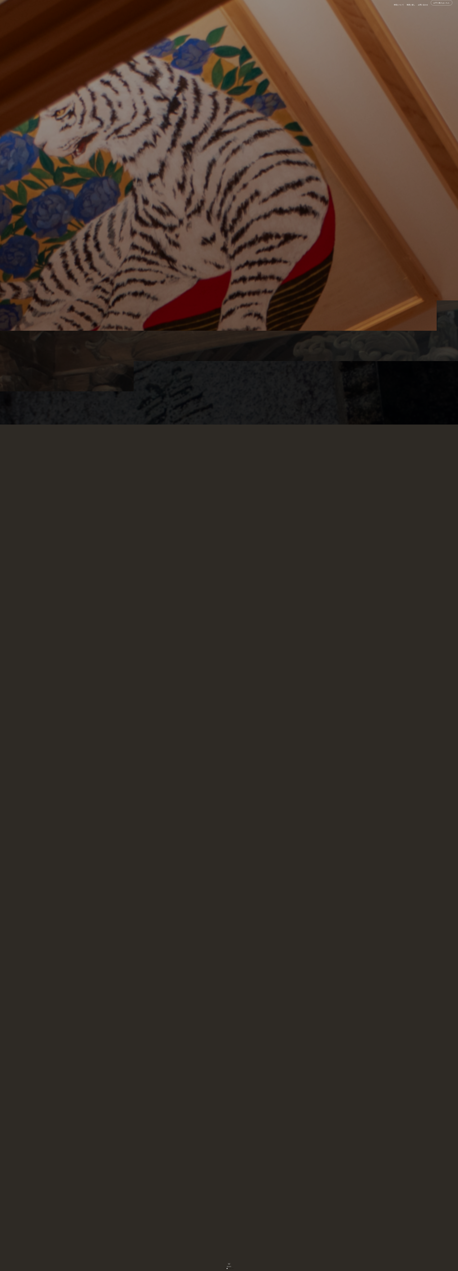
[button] (225, 1268)
